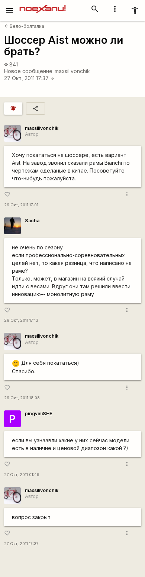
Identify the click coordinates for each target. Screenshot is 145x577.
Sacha (32, 220)
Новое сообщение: (29, 71)
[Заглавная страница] (42, 5)
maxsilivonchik (72, 71)
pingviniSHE (38, 413)
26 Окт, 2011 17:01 (21, 205)
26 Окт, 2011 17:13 (21, 320)
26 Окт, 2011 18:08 (22, 398)
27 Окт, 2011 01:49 (21, 474)
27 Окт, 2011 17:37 (29, 78)
